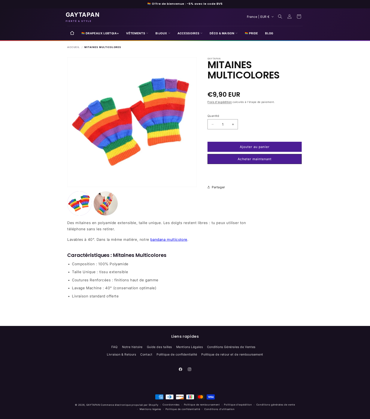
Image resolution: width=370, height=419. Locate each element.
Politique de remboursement (202, 404)
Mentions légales (150, 409)
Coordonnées (171, 404)
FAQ (114, 347)
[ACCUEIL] (72, 34)
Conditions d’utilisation (219, 409)
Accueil (73, 47)
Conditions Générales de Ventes (231, 347)
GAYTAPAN (93, 404)
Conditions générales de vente (275, 404)
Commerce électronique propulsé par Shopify (129, 404)
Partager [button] (218, 187)
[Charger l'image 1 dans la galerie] (79, 203)
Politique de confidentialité (177, 354)
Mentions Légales (189, 347)
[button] (137, 33)
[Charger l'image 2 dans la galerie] (106, 203)
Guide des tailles (159, 347)
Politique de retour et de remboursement (232, 354)
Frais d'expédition (219, 102)
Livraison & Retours (121, 354)
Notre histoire (132, 347)
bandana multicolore (168, 239)
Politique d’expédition (238, 404)
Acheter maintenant (255, 159)
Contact (146, 354)
